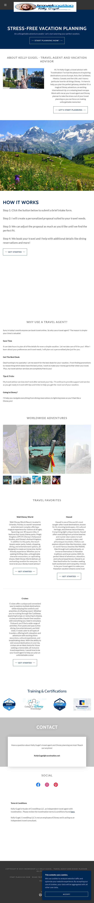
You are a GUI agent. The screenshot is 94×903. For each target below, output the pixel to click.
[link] (45, 3)
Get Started (15, 252)
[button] (5, 4)
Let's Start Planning (70, 110)
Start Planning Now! (47, 40)
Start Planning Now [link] (20, 877)
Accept (66, 894)
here (73, 811)
